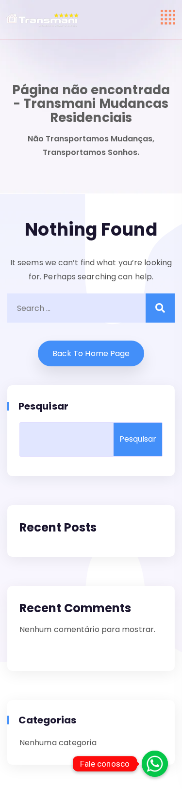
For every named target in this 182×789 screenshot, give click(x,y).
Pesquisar (43, 406)
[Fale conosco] (155, 764)
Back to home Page (91, 353)
